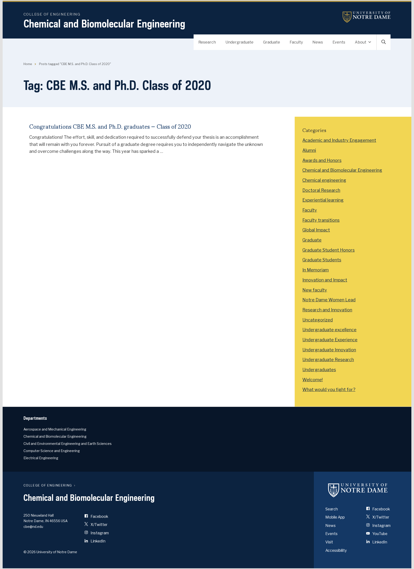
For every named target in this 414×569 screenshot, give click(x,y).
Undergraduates (319, 369)
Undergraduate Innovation (329, 349)
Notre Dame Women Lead (329, 299)
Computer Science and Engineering (51, 451)
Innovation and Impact (324, 279)
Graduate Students (321, 259)
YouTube (379, 533)
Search (331, 509)
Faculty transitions (320, 220)
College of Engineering (51, 14)
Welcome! (312, 379)
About (360, 42)
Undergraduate (239, 42)
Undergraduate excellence (329, 329)
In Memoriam (315, 269)
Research (207, 42)
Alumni (309, 150)
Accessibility (336, 550)
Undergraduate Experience (329, 339)
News (317, 42)
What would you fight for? (328, 389)
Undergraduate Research (328, 359)
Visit (329, 542)
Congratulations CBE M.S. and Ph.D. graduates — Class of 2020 (110, 126)
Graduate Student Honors (328, 250)
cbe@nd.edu (33, 527)
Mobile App (335, 517)
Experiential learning (323, 200)
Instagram (99, 533)
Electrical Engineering (40, 458)
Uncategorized (317, 319)
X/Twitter (99, 524)
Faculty (296, 42)
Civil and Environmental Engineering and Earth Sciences (67, 444)
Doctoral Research (321, 190)
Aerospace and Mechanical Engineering (54, 429)
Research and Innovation (327, 309)
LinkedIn (97, 541)
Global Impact (316, 229)
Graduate (271, 42)
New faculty (314, 290)
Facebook (99, 516)
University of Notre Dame (367, 17)
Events (339, 42)
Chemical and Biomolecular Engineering (104, 23)
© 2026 (29, 552)
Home (27, 64)
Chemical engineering (324, 180)
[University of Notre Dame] (358, 490)
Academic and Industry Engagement (339, 140)
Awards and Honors (321, 160)
